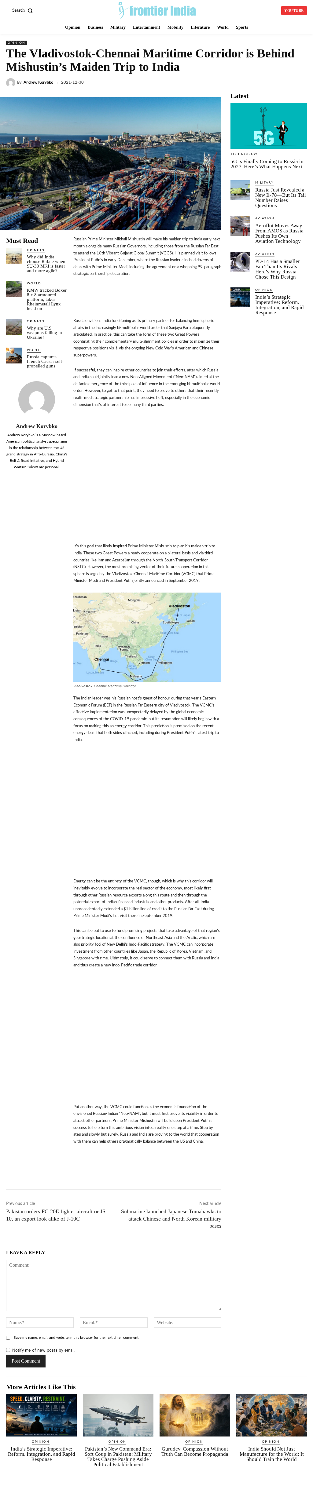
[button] (23, 10)
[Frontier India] (157, 10)
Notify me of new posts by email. (43, 1350)
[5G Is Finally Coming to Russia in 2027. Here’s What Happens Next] (268, 126)
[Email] (271, 83)
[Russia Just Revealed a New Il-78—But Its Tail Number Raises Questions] (240, 190)
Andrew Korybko (38, 83)
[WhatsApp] (214, 83)
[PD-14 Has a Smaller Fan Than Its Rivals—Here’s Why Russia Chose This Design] (240, 262)
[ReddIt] (257, 83)
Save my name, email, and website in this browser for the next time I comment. (76, 1337)
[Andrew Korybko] (11, 82)
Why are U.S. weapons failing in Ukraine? (44, 333)
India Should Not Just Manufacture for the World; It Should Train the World (272, 1454)
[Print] (285, 83)
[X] (186, 83)
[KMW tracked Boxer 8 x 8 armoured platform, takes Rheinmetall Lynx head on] (14, 289)
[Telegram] (229, 83)
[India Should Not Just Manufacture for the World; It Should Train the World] (271, 1415)
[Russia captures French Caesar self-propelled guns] (14, 355)
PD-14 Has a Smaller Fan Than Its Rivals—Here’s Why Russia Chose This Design (278, 269)
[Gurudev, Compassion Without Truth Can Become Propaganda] (195, 1415)
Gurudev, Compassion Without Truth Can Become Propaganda (194, 1451)
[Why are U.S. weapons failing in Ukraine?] (14, 327)
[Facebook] (172, 83)
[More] (269, 1170)
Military (264, 182)
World (34, 283)
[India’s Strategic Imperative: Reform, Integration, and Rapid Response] (240, 297)
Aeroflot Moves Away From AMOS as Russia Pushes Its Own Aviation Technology (279, 233)
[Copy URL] (243, 83)
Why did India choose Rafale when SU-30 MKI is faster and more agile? (46, 263)
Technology (244, 154)
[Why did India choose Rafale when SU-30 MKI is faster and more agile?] (14, 256)
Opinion (16, 42)
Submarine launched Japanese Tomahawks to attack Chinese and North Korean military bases (171, 1218)
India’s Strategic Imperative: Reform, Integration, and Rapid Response (279, 305)
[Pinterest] (299, 83)
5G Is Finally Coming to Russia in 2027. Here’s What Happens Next (267, 164)
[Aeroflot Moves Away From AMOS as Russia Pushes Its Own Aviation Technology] (240, 226)
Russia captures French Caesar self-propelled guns (45, 361)
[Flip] (255, 1170)
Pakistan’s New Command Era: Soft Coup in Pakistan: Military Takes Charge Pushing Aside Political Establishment (118, 1456)
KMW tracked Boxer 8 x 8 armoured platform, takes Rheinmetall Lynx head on (47, 299)
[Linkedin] (200, 83)
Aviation (264, 218)
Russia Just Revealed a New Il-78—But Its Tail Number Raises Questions (280, 197)
